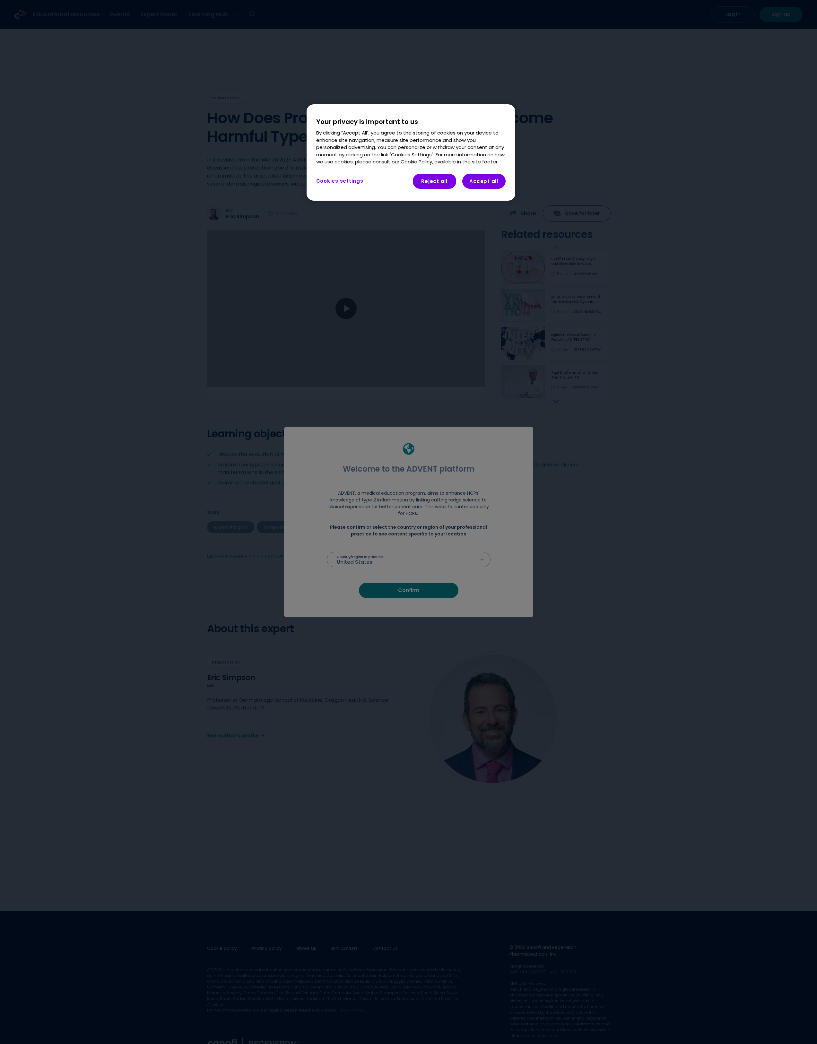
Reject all (434, 181)
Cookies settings (339, 181)
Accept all (483, 181)
